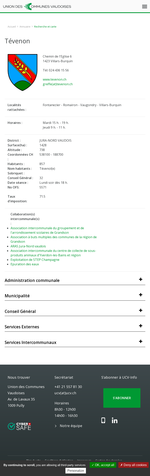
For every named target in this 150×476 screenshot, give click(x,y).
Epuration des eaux (25, 264)
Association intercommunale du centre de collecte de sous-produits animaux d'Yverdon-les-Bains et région (53, 253)
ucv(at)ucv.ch (65, 393)
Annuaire (25, 26)
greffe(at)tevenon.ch (58, 84)
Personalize (75, 470)
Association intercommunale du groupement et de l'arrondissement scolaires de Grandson (47, 230)
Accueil (12, 26)
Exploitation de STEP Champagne (35, 260)
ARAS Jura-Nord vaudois (28, 246)
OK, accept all (104, 465)
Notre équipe (71, 425)
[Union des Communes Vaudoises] (37, 6)
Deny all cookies (135, 465)
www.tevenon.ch (54, 79)
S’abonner (122, 398)
